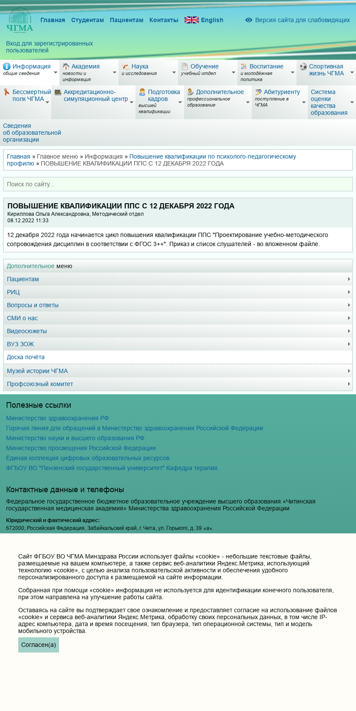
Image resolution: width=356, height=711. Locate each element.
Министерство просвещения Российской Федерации (81, 448)
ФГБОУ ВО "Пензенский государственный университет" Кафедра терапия (112, 467)
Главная (52, 19)
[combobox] (178, 184)
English (212, 19)
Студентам (87, 19)
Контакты (163, 19)
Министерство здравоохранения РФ (57, 418)
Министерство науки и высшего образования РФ (75, 438)
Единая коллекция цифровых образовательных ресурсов (87, 458)
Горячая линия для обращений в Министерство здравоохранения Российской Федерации (134, 428)
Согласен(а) (38, 644)
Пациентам (126, 19)
